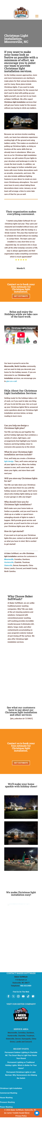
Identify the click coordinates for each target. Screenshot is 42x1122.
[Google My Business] (33, 996)
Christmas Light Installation (11, 1088)
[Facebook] (8, 996)
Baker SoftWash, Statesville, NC (23, 1110)
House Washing (6, 1098)
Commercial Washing (8, 1093)
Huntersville (9, 562)
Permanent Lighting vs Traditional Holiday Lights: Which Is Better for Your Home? (21, 1065)
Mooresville (8, 559)
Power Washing (6, 1107)
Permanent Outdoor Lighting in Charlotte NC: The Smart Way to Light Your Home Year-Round (21, 1055)
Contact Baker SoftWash (21, 973)
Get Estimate (21, 296)
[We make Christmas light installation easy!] (21, 931)
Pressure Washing (7, 1102)
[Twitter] (13, 996)
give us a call (11, 381)
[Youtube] (23, 996)
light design (9, 461)
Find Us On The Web (21, 992)
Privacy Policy (21, 1116)
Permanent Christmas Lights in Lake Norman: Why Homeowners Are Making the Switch (21, 1075)
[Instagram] (18, 996)
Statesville (8, 565)
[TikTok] (28, 996)
